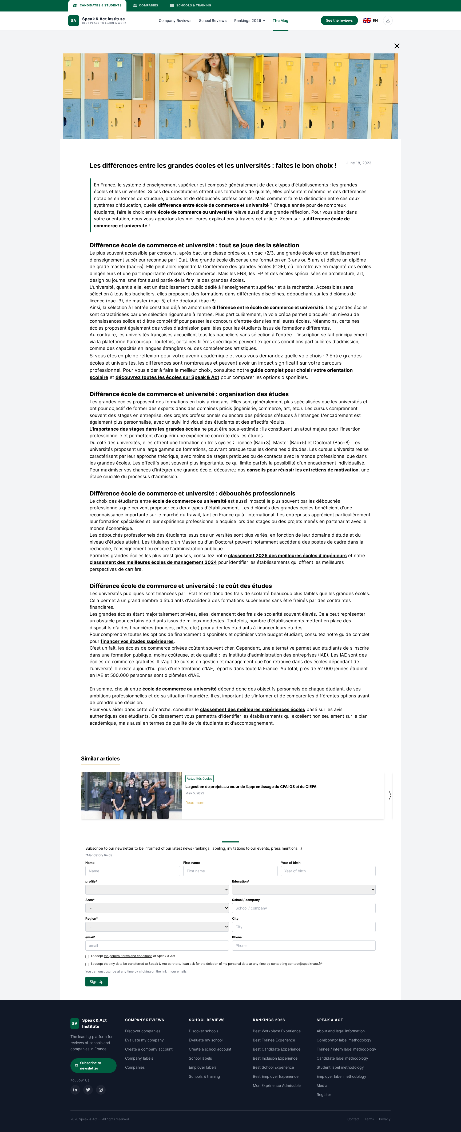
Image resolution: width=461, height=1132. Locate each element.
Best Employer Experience (276, 1076)
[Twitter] (88, 1090)
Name (89, 863)
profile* (91, 881)
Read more (194, 802)
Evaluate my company (144, 1040)
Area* (90, 900)
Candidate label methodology (342, 1058)
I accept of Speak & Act (133, 956)
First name (191, 863)
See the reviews (339, 20)
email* (90, 937)
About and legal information (341, 1031)
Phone (237, 937)
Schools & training (204, 1076)
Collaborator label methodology (344, 1040)
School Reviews (213, 20)
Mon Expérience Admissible (277, 1085)
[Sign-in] (388, 20)
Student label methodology (340, 1067)
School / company (246, 900)
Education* (240, 881)
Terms (369, 1119)
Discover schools (203, 1031)
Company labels (139, 1058)
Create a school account (210, 1049)
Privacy (385, 1119)
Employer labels (202, 1067)
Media (322, 1085)
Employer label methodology (341, 1076)
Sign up (97, 981)
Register (324, 1094)
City (235, 918)
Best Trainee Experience (274, 1040)
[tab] (97, 5)
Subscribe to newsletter (90, 1065)
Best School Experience (273, 1067)
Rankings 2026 (247, 20)
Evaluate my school (205, 1040)
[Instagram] (101, 1090)
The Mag (280, 20)
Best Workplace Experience (277, 1031)
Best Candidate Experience (276, 1049)
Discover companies (142, 1031)
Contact (353, 1119)
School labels (200, 1058)
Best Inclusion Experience (275, 1058)
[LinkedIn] (75, 1090)
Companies (135, 1067)
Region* (91, 918)
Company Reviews (175, 20)
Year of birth (290, 863)
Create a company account (149, 1049)
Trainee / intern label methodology (346, 1049)
